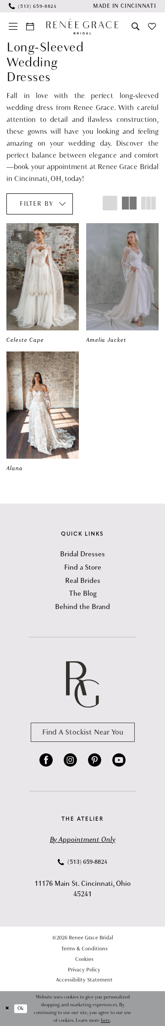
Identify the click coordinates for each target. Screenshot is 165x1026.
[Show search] (135, 26)
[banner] (82, 26)
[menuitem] (33, 6)
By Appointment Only (83, 839)
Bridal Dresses (82, 554)
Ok (20, 1008)
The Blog (83, 593)
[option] (42, 283)
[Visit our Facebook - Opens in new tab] (46, 760)
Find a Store (82, 567)
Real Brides (82, 581)
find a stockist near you (82, 732)
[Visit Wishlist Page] (152, 26)
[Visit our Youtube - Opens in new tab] (119, 760)
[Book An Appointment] (30, 26)
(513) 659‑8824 (86, 861)
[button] (13, 26)
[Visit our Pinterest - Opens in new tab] (94, 760)
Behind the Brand (82, 607)
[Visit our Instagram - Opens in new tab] (70, 760)
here (105, 1020)
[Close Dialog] (7, 1008)
